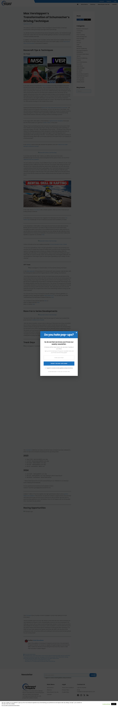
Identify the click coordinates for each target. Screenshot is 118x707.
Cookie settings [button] (106, 704)
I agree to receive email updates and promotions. (60, 368)
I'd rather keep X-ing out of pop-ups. (59, 371)
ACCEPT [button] (113, 704)
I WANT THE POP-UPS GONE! (59, 363)
